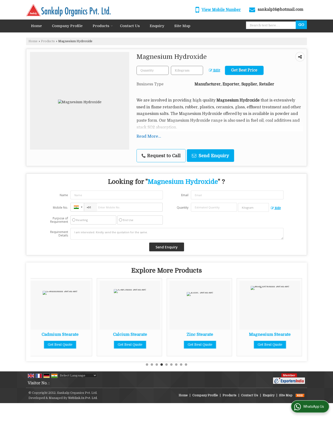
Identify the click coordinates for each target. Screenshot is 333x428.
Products (101, 26)
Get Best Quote (77, 344)
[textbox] (187, 70)
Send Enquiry (213, 155)
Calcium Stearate (77, 334)
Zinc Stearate (147, 334)
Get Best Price (244, 70)
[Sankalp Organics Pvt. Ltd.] (68, 9)
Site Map (182, 26)
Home (36, 26)
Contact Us (130, 26)
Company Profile (67, 26)
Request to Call (163, 155)
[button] (221, 10)
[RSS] (300, 395)
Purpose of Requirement (59, 220)
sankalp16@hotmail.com (280, 9)
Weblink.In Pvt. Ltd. (83, 398)
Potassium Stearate (287, 334)
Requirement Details (59, 233)
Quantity (182, 207)
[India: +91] (77, 207)
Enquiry (157, 26)
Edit (216, 70)
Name (64, 195)
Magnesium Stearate (217, 334)
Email (184, 195)
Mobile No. (60, 207)
